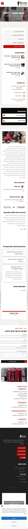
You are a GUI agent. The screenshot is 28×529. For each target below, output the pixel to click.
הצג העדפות (14, 525)
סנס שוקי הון (23, 16)
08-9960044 (21, 413)
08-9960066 (16, 391)
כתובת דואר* (24, 345)
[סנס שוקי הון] (22, 3)
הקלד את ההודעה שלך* (22, 351)
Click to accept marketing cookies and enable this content (14, 503)
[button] (2, 506)
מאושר (14, 518)
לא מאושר (14, 522)
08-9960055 (21, 405)
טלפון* (25, 340)
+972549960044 (23, 395)
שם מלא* (25, 334)
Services (16, 16)
